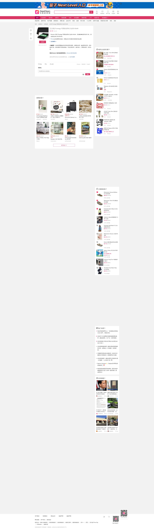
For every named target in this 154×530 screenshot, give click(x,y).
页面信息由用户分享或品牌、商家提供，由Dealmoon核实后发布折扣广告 (50, 527)
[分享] (31, 38)
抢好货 (50, 17)
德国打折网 (68, 522)
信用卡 (57, 17)
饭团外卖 (96, 17)
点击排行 (43, 17)
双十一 (82, 522)
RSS (109, 517)
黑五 (87, 522)
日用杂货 (46, 24)
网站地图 (37, 519)
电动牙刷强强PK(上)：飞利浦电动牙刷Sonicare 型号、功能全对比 (107, 332)
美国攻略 (63, 17)
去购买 (42, 42)
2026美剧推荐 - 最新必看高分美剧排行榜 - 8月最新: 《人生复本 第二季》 (107, 359)
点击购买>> (53, 41)
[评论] (31, 30)
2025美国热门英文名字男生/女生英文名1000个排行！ (107, 342)
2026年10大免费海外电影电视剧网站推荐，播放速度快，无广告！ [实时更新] (107, 337)
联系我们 (45, 516)
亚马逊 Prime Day (94, 522)
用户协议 (43, 519)
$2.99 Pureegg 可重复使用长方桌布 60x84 (59, 24)
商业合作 (53, 516)
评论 (88, 74)
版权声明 (69, 516)
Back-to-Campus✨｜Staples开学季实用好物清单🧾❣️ (107, 364)
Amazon (78, 64)
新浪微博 (104, 517)
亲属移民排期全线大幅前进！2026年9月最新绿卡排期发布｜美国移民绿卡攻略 (107, 354)
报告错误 (84, 64)
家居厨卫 (40, 24)
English (88, 64)
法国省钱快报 (60, 522)
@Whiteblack (55, 57)
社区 (70, 17)
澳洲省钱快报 (76, 522)
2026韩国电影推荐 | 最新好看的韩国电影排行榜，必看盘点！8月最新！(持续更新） (107, 348)
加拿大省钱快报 (43, 522)
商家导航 (84, 17)
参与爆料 (72, 57)
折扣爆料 (76, 17)
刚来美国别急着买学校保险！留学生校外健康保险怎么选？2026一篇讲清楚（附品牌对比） (107, 370)
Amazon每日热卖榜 (72, 53)
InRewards (39, 524)
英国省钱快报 (52, 522)
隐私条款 (49, 519)
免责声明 (61, 516)
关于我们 (37, 516)
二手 (90, 17)
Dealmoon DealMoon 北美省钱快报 (42, 11)
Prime (52, 39)
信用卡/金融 (96, 20)
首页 (37, 17)
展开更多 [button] (63, 145)
